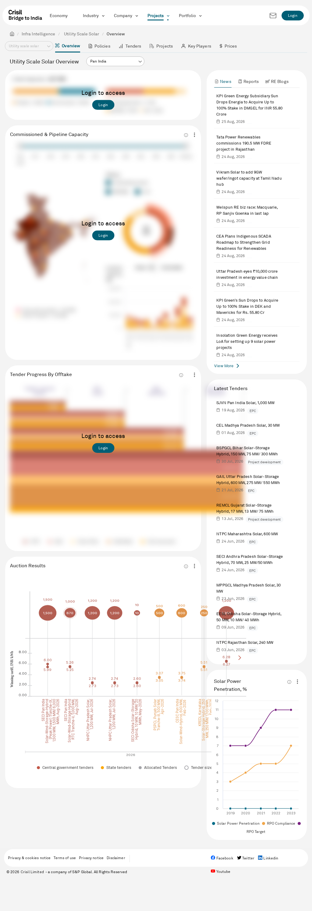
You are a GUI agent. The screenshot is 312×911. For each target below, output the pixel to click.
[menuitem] (67, 46)
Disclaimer (116, 857)
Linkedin (270, 858)
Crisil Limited (32, 872)
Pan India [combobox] (98, 61)
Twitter (247, 858)
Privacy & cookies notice (29, 857)
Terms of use (65, 857)
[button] (140, 61)
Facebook (224, 858)
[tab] (223, 81)
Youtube (222, 871)
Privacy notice (91, 857)
